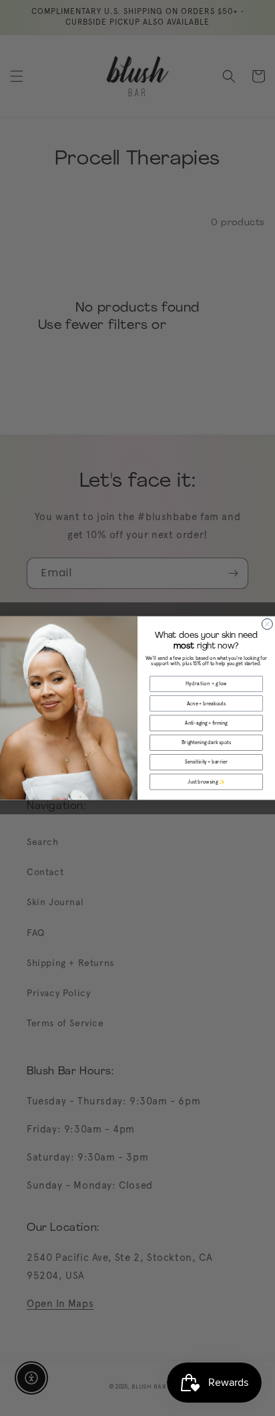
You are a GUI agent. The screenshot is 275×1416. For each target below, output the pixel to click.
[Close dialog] (267, 623)
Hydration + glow (207, 684)
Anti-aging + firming (206, 723)
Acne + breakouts (206, 704)
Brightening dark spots (206, 742)
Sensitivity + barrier (206, 762)
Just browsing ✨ (206, 782)
